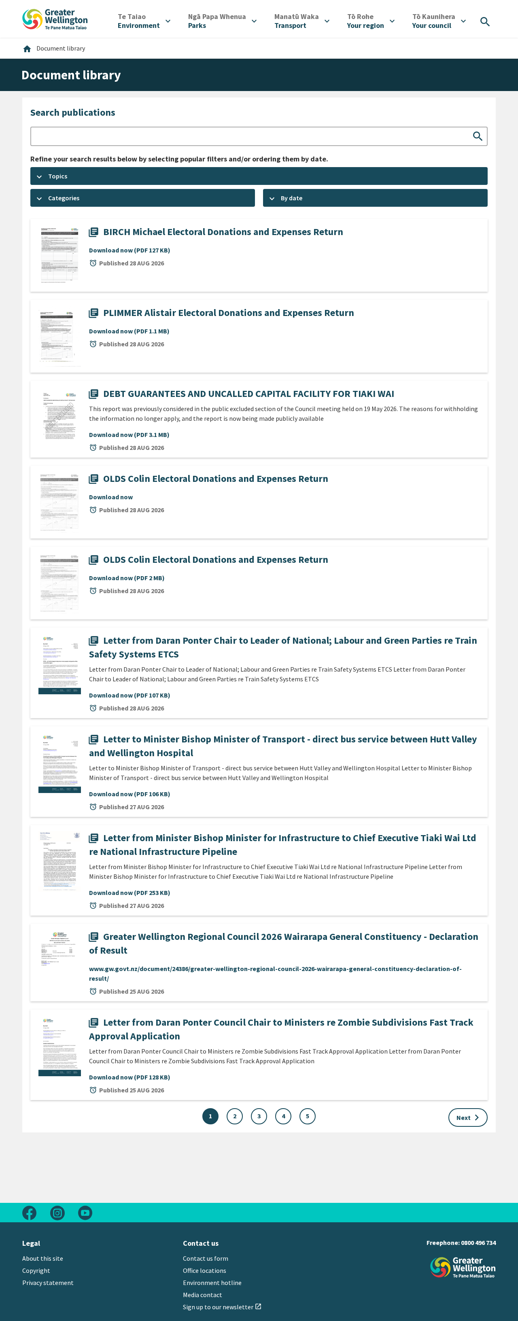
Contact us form (205, 1258)
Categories (63, 198)
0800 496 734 (478, 1242)
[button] (259, 176)
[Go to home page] (55, 18)
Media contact (202, 1295)
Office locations (204, 1270)
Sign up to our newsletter (222, 1307)
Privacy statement (48, 1283)
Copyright (36, 1270)
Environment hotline (212, 1283)
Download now (129, 250)
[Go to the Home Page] (463, 1267)
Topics (57, 176)
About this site (42, 1258)
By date (291, 198)
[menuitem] (144, 21)
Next (469, 1117)
